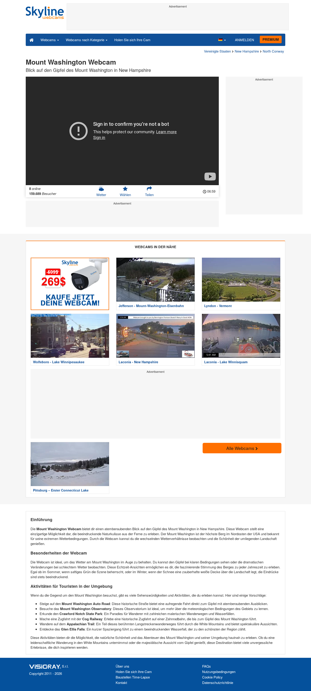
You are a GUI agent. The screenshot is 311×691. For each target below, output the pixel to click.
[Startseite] (31, 39)
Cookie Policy (212, 677)
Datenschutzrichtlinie (217, 682)
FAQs (206, 666)
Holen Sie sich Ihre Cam (132, 39)
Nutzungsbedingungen (218, 671)
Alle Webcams (240, 448)
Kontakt (121, 682)
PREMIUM (271, 39)
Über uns (122, 666)
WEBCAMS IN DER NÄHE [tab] (155, 246)
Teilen (149, 194)
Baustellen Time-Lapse (133, 677)
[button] (222, 39)
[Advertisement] (177, 20)
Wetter (101, 194)
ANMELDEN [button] (244, 39)
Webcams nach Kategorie (85, 39)
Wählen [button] (125, 194)
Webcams (49, 39)
